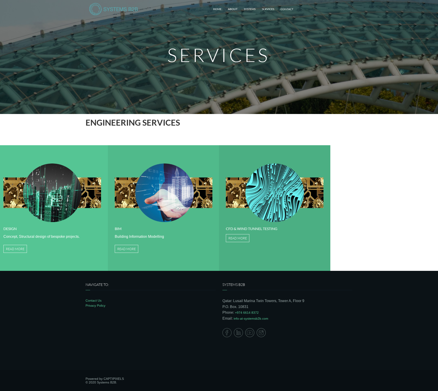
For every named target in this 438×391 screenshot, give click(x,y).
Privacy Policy (95, 305)
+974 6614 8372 (247, 312)
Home (217, 9)
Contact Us (94, 300)
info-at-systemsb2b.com (251, 318)
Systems (250, 9)
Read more (15, 249)
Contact (287, 9)
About (232, 9)
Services (268, 9)
